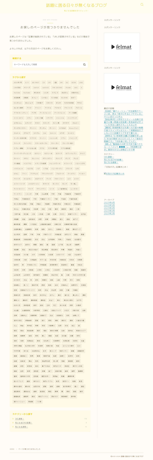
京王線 (26, 214)
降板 (68, 391)
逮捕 (58, 386)
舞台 (30, 361)
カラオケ (66, 123)
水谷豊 (16, 310)
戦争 (49, 285)
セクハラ (59, 153)
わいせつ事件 (18, 108)
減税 (49, 320)
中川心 (16, 209)
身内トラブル (48, 381)
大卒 (33, 255)
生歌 (63, 331)
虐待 (77, 361)
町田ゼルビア (81, 331)
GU (67, 82)
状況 (66, 326)
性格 (78, 280)
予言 (49, 209)
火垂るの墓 (80, 320)
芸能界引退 (46, 361)
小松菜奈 (56, 270)
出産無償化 (18, 229)
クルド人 (17, 133)
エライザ (28, 123)
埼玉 (23, 250)
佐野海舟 (32, 219)
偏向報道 (17, 224)
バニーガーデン (56, 169)
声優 (62, 250)
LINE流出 (17, 88)
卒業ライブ (47, 234)
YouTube (17, 93)
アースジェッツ (45, 113)
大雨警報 (33, 260)
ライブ (30, 189)
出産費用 (28, 229)
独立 (73, 326)
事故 (71, 209)
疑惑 (30, 336)
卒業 (38, 234)
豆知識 (35, 376)
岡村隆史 (36, 275)
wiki (76, 88)
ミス (69, 179)
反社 (43, 239)
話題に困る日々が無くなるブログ (76, 5)
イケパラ (49, 118)
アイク (29, 108)
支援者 (83, 285)
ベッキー (82, 174)
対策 (23, 270)
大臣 (69, 255)
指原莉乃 (74, 285)
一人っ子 (28, 194)
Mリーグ (27, 88)
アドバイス (68, 108)
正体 (48, 305)
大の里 (26, 255)
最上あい (76, 295)
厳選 (82, 234)
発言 (56, 336)
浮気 (67, 315)
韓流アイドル (43, 396)
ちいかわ (64, 98)
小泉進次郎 (67, 270)
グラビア (27, 133)
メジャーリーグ (19, 184)
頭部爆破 (64, 396)
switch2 (45, 88)
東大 (58, 300)
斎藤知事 (27, 295)
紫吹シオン (64, 351)
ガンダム (43, 128)
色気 (36, 361)
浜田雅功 (59, 315)
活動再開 (33, 315)
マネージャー (59, 179)
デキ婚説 (17, 163)
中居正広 (67, 204)
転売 (57, 381)
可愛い (60, 239)
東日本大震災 (68, 300)
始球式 (16, 265)
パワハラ (69, 169)
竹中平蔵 (17, 351)
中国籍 (47, 204)
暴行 (59, 295)
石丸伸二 (47, 341)
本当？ (51, 300)
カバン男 (56, 123)
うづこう (55, 93)
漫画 (71, 320)
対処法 (80, 265)
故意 (61, 290)
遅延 (82, 386)
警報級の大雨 (25, 376)
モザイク (46, 184)
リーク (51, 189)
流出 (51, 315)
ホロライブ (39, 179)
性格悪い (17, 285)
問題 (35, 245)
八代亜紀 (33, 224)
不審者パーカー (45, 199)
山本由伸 (17, 275)
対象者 (31, 270)
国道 (53, 245)
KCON (74, 82)
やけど (79, 103)
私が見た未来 (30, 346)
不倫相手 (77, 194)
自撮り (62, 356)
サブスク (33, 138)
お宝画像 (17, 98)
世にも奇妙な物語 (20, 204)
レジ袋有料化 (62, 189)
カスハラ (46, 123)
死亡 (54, 305)
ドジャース (68, 163)
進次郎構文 (67, 386)
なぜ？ (73, 98)
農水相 (27, 386)
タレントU (35, 158)
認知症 (36, 371)
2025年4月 (109, 208)
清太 (43, 320)
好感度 (80, 260)
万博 (36, 194)
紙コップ (53, 351)
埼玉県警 (45, 250)
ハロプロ (30, 169)
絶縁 (15, 356)
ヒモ (77, 169)
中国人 (39, 204)
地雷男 (77, 245)
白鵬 (71, 336)
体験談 (54, 219)
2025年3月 (109, 210)
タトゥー (17, 158)
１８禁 (39, 402)
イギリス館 (39, 118)
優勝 (25, 224)
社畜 (82, 341)
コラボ (62, 133)
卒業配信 (58, 234)
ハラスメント (18, 169)
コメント (53, 133)
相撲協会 (30, 341)
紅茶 (44, 351)
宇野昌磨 (43, 265)
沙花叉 (66, 310)
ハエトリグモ (80, 163)
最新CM (16, 300)
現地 (22, 331)
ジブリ (63, 138)
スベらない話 (31, 148)
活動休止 (23, 315)
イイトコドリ (18, 118)
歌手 (35, 305)
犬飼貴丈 (52, 326)
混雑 (36, 320)
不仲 (53, 194)
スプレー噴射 (18, 148)
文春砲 (75, 290)
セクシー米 (48, 153)
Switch (36, 88)
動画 (67, 229)
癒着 (50, 336)
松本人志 (17, 305)
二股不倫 (17, 214)
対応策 (16, 270)
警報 (15, 376)
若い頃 (55, 361)
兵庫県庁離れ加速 (70, 224)
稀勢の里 (49, 346)
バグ (38, 169)
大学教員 (41, 255)
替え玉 (67, 295)
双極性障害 (28, 239)
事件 (56, 209)
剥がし (50, 229)
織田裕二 (23, 356)
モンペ (64, 184)
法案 (83, 310)
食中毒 (73, 396)
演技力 (63, 320)
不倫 (59, 194)
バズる (45, 169)
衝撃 (15, 366)
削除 (43, 229)
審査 (72, 265)
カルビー (76, 123)
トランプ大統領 (40, 163)
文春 (67, 290)
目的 (15, 341)
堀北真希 (54, 250)
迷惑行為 (36, 386)
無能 (22, 326)
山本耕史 (27, 275)
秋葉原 (40, 346)
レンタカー (75, 189)
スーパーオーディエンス (22, 153)
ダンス (67, 158)
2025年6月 (109, 202)
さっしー (35, 98)
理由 (45, 331)
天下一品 (43, 260)
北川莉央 (17, 234)
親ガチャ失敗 (77, 366)
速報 (51, 386)
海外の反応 (18, 320)
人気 (33, 214)
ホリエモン (28, 179)
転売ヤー (66, 381)
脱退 (54, 356)
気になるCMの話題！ (51, 423)
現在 (15, 331)
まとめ (58, 103)
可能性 (68, 239)
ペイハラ (17, 179)
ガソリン (33, 128)
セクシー (38, 153)
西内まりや (57, 366)
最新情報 (34, 300)
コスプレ (36, 133)
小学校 (39, 270)
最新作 (25, 300)
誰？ (50, 371)
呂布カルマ (18, 245)
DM (61, 82)
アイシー (38, 108)
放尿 (15, 290)
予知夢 (35, 209)
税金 (57, 346)
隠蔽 (74, 391)
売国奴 (70, 250)
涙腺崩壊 (28, 320)
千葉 (31, 234)
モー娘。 (74, 184)
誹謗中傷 (58, 371)
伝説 (23, 219)
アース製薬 (73, 113)
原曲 (76, 234)
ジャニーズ (73, 138)
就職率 (83, 270)
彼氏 (36, 280)
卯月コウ (68, 234)
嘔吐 (41, 245)
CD (44, 82)
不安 (35, 199)
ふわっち (49, 103)
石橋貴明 (56, 341)
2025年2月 (109, 213)
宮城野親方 (54, 265)
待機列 (44, 280)
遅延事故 (17, 391)
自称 (77, 356)
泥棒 (15, 315)
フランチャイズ (47, 174)
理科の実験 (54, 331)
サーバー (43, 138)
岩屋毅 (45, 275)
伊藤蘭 (16, 219)
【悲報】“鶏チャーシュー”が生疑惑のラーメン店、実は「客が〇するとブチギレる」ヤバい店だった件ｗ (123, 114)
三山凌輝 (45, 194)
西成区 (67, 366)
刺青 (36, 229)
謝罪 (73, 371)
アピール (79, 108)
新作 (35, 295)
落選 (63, 361)
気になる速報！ (51, 427)
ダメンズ (59, 158)
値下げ (75, 219)
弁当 (25, 280)
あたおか (37, 93)
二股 (77, 209)
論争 (66, 371)
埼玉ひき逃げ (33, 250)
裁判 (36, 366)
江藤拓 (45, 310)
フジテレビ (34, 174)
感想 (43, 285)
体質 (46, 219)
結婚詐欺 (81, 351)
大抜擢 (50, 255)
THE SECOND (57, 88)
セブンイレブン (71, 153)
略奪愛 (22, 336)
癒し (43, 336)
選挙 (35, 391)
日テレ (52, 295)
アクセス (58, 108)
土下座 (60, 245)
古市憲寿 (51, 239)
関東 (56, 391)
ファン (24, 174)
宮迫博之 (64, 265)
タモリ (26, 158)
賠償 (62, 376)
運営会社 (27, 391)
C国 (55, 82)
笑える (26, 351)
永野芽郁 (36, 310)
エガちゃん (18, 123)
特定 (43, 326)
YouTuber (26, 93)
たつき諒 (54, 98)
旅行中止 (43, 295)
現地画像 (30, 331)
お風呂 (26, 98)
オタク (37, 123)
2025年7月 (18, 82)
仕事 (54, 214)
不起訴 (63, 199)
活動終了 (43, 315)
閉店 (49, 391)
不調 (56, 199)
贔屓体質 (71, 376)
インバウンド (72, 118)
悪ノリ (26, 285)
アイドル (48, 108)
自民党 (70, 356)
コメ (44, 133)
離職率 (26, 396)
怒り (71, 280)
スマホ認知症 (65, 148)
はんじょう (29, 103)
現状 (38, 331)
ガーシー (52, 128)
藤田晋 (70, 361)
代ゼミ (62, 214)
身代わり (36, 381)
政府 (39, 290)
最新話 (43, 300)
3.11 (27, 82)
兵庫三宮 (58, 224)
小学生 (47, 270)
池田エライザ (56, 310)
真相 (38, 341)
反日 (36, 239)
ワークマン (18, 194)
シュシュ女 (53, 138)
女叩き (71, 260)
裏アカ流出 (46, 366)
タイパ (82, 153)
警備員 (80, 371)
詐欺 (28, 371)
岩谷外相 (54, 275)
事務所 (63, 209)
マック (48, 179)
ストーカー (55, 143)
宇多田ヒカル (32, 265)
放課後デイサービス (27, 290)
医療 (25, 234)
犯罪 (59, 326)
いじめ (46, 93)
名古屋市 (77, 239)
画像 (15, 336)
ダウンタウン (47, 158)
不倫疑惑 (68, 194)
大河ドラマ (60, 255)
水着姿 (78, 305)
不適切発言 (73, 199)
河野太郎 (76, 310)
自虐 (15, 361)
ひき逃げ (40, 103)
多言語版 (17, 255)
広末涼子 (17, 280)
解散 (15, 371)
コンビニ (71, 133)
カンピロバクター (20, 128)
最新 (84, 295)
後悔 (51, 280)
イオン (29, 118)
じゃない (45, 98)
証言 (22, 371)
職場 (38, 356)
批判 (56, 285)
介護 (48, 214)
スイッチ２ (28, 143)
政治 (46, 290)
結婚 (72, 351)
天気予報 (53, 260)
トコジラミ (28, 163)
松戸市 (79, 300)
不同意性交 (26, 199)
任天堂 (83, 214)
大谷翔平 (77, 255)
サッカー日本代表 (20, 138)
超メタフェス (18, 381)
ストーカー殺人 (67, 143)
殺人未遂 (63, 305)
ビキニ (16, 174)
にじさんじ (18, 103)
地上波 (69, 245)
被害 (22, 366)
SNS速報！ (51, 419)
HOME (12, 449)
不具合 (16, 199)
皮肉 (78, 336)
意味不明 (35, 285)
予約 (43, 209)
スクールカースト (41, 143)
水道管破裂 (26, 310)
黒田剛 (30, 402)
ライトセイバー (19, 189)
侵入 (61, 219)
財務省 (55, 376)
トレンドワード (54, 163)
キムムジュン (74, 128)
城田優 (16, 250)
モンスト (56, 184)
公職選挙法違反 (45, 224)
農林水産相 (18, 386)
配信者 (42, 391)
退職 (44, 386)
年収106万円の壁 (79, 275)
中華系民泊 (26, 209)
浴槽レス (76, 315)
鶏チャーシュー (19, 402)
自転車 (22, 361)
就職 (76, 270)
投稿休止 (64, 285)
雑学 (81, 391)
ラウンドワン (41, 189)
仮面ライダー (73, 214)
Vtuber (68, 88)
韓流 (33, 396)
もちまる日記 (69, 103)
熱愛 (36, 326)
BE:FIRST (35, 82)
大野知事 (17, 260)
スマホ (42, 148)
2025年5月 (109, 205)
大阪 (25, 260)
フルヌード (60, 174)
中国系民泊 (57, 204)
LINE (81, 82)
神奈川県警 (18, 346)
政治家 (53, 290)
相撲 (22, 341)
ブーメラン (71, 174)
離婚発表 (17, 396)
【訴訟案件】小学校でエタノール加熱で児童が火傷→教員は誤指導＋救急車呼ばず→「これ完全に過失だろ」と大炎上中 (123, 122)
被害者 (29, 366)
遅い (76, 386)
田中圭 (70, 331)
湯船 (56, 320)
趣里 (28, 381)
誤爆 (43, 371)
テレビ (76, 158)
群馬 (31, 356)
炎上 (15, 326)
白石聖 (64, 336)
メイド (76, 179)
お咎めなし (75, 93)
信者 (68, 219)
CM (49, 82)
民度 (71, 305)
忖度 (64, 280)
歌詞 (41, 305)
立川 (78, 346)
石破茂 (75, 341)
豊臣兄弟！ (45, 376)
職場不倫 (47, 356)
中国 (31, 204)
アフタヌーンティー (21, 113)
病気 (36, 336)
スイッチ (17, 143)
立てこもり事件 (68, 346)
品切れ (27, 245)
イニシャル (60, 118)
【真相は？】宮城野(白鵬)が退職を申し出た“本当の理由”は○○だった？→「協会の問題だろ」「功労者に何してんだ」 (123, 139)
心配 (58, 280)
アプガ (34, 113)
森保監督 (27, 305)
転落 (80, 381)
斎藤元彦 (17, 295)
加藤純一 (59, 229)
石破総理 (66, 341)
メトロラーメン (33, 184)
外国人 (78, 250)
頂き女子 (54, 396)
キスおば (62, 128)
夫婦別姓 (63, 260)
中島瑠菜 (77, 204)
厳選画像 (17, 239)
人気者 (40, 214)
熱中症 (29, 326)
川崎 (67, 275)
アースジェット (59, 113)
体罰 (40, 219)
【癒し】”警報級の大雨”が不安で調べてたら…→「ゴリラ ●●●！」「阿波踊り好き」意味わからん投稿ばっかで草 (123, 147)
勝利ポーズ (77, 229)
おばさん (65, 93)
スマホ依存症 (52, 148)
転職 (74, 381)
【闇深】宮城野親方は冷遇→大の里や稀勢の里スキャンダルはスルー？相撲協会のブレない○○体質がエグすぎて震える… (123, 130)
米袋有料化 (36, 351)
